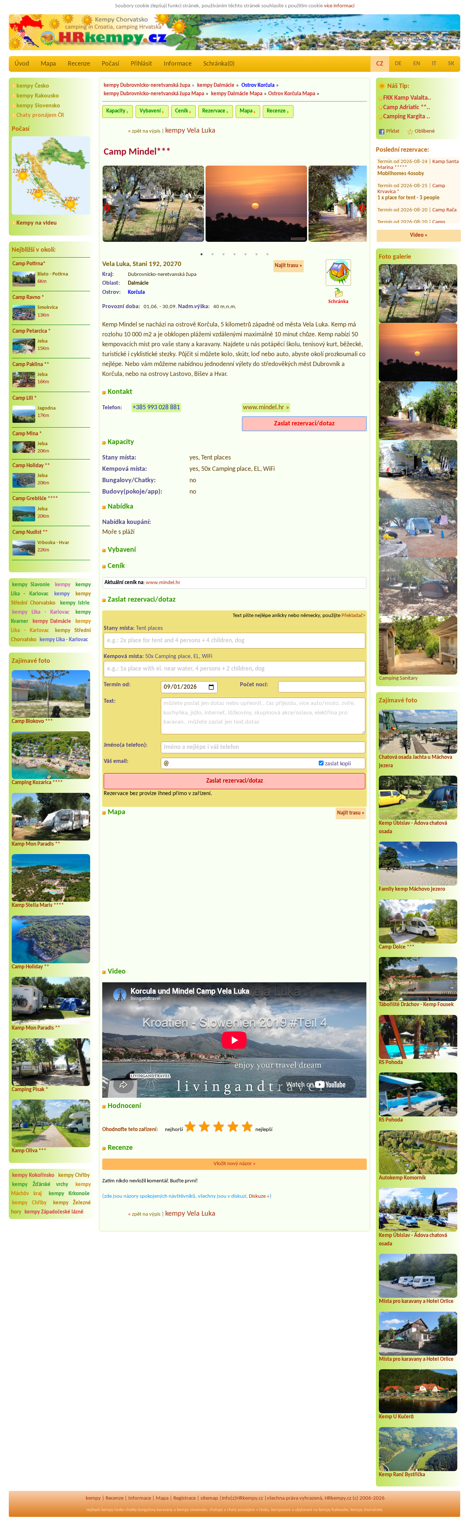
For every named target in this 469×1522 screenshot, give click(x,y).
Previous (107, 208)
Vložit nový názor (235, 1164)
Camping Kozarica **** (37, 783)
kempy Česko (32, 86)
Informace (178, 63)
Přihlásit (141, 63)
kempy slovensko (192, 1510)
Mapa (48, 63)
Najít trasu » (288, 266)
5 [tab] (245, 254)
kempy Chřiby (74, 1175)
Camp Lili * (24, 398)
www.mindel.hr (263, 407)
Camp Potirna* (28, 264)
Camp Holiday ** (31, 466)
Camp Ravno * (28, 297)
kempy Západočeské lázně (54, 1212)
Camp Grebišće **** (35, 499)
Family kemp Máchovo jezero (412, 889)
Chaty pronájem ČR (40, 115)
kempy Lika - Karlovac (40, 612)
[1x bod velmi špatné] (190, 1127)
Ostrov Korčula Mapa (291, 94)
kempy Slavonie (31, 585)
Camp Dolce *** (396, 947)
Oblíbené (425, 131)
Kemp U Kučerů (396, 1417)
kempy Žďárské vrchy (40, 1184)
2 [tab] (212, 254)
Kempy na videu (36, 223)
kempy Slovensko (38, 106)
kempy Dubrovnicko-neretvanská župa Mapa (154, 94)
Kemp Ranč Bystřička (402, 1475)
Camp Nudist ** (30, 532)
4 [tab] (234, 254)
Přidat (392, 131)
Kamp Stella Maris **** (38, 905)
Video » (419, 235)
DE (398, 64)
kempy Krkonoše (69, 1194)
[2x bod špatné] (204, 1127)
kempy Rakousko (37, 96)
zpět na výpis (146, 131)
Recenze (79, 63)
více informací (339, 6)
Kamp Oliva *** (29, 1151)
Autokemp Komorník (402, 1178)
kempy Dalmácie (52, 621)
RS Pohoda (391, 1062)
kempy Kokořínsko (33, 1175)
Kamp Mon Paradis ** (36, 844)
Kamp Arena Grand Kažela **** (411, 222)
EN (416, 64)
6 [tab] (256, 254)
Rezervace (213, 111)
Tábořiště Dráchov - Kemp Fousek (416, 1005)
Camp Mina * (27, 434)
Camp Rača (444, 189)
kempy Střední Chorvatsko (51, 598)
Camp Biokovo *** (32, 721)
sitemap (209, 1498)
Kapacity (115, 111)
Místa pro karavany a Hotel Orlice (416, 1301)
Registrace (184, 1498)
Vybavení (150, 111)
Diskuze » (259, 1196)
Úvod (22, 63)
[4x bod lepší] (233, 1127)
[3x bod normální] (219, 1127)
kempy (64, 585)
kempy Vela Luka (190, 130)
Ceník (181, 111)
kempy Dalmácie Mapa (236, 94)
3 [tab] (223, 254)
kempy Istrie (75, 603)
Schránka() (218, 63)
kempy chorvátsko (367, 1510)
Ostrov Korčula (257, 85)
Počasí (110, 63)
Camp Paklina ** (30, 364)
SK (451, 64)
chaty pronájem (241, 1510)
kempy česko (112, 1510)
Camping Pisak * (30, 1090)
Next (362, 208)
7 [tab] (267, 254)
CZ (379, 63)
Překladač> (353, 615)
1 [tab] (201, 254)
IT (434, 64)
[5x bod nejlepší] (247, 1127)
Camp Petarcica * (31, 331)
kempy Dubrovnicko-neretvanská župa (147, 85)
